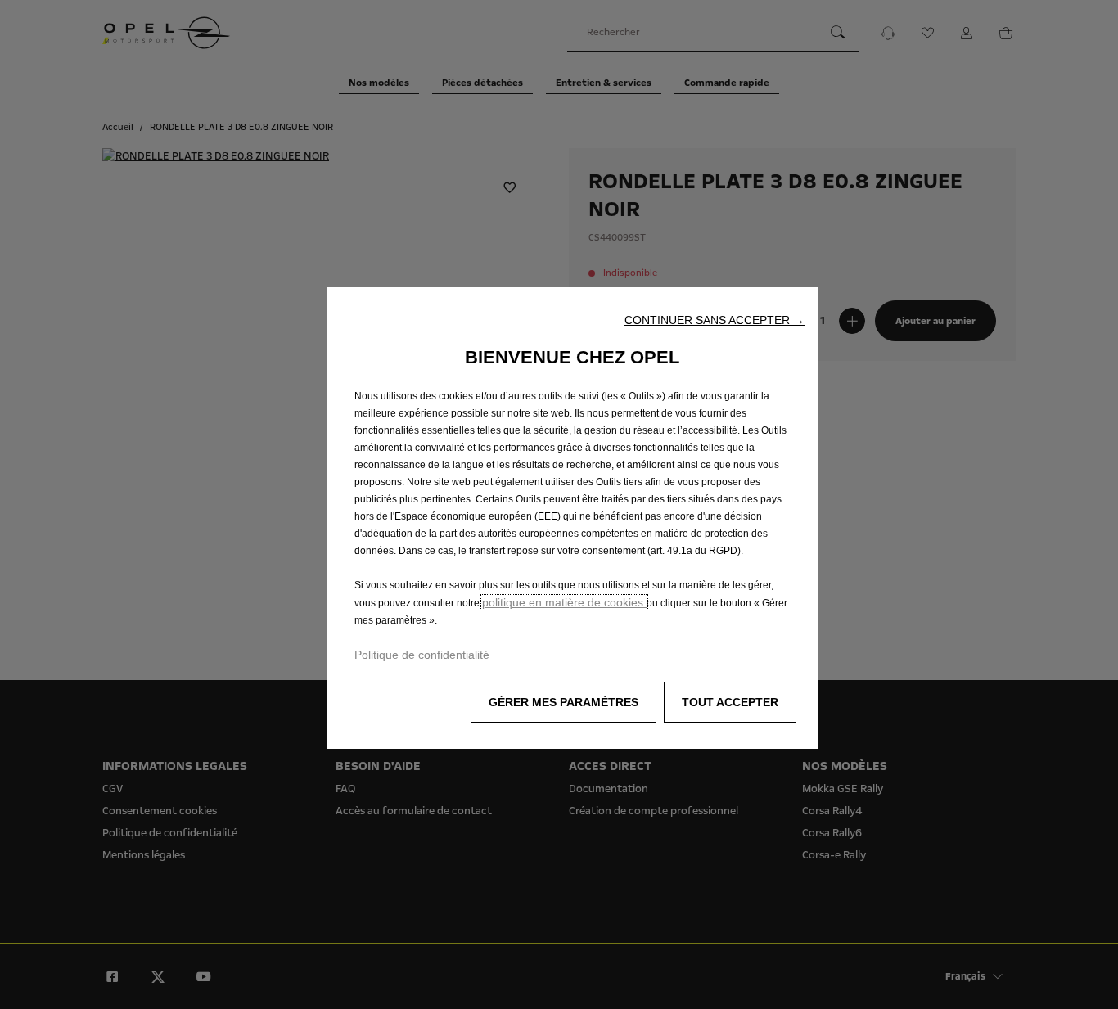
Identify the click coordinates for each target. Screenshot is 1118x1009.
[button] (714, 320)
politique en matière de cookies (564, 602)
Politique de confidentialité (421, 654)
